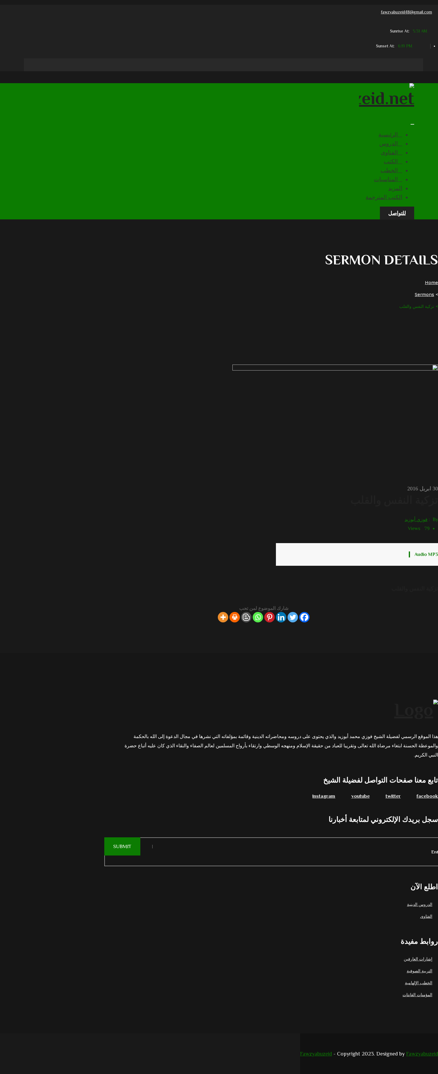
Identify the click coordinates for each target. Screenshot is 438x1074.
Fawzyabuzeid (316, 1054)
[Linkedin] (281, 617)
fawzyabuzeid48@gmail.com (406, 12)
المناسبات (386, 179)
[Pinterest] (269, 617)
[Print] (234, 617)
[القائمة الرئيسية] (412, 124)
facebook (427, 796)
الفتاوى (389, 152)
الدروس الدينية (419, 904)
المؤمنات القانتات (417, 994)
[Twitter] (293, 617)
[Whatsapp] (258, 617)
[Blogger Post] (246, 617)
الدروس (388, 143)
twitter (393, 796)
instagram (323, 796)
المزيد (395, 188)
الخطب (389, 170)
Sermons (424, 294)
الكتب (391, 161)
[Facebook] (304, 617)
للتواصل (397, 213)
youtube (360, 796)
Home (431, 282)
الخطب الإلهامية (418, 982)
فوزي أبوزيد (416, 519)
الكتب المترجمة (384, 197)
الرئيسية (388, 134)
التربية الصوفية (419, 970)
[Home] (263, 709)
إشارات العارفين (418, 959)
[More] (223, 617)
